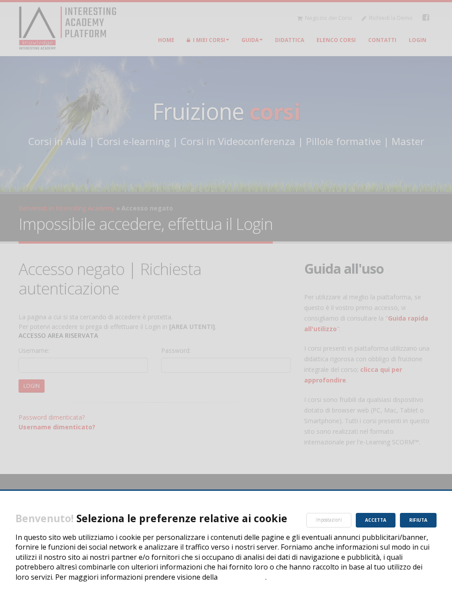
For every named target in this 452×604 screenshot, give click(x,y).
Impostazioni (329, 520)
